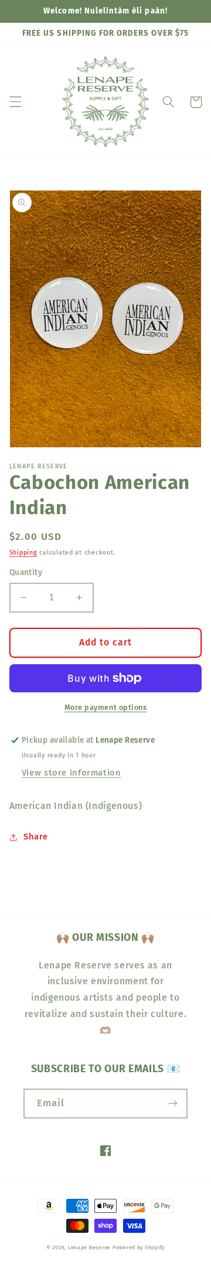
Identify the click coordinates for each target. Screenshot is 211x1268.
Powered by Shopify (139, 1247)
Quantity (25, 572)
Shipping (23, 552)
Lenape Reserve (89, 1247)
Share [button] (35, 836)
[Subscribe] (172, 1104)
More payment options (105, 707)
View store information (71, 772)
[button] (15, 102)
